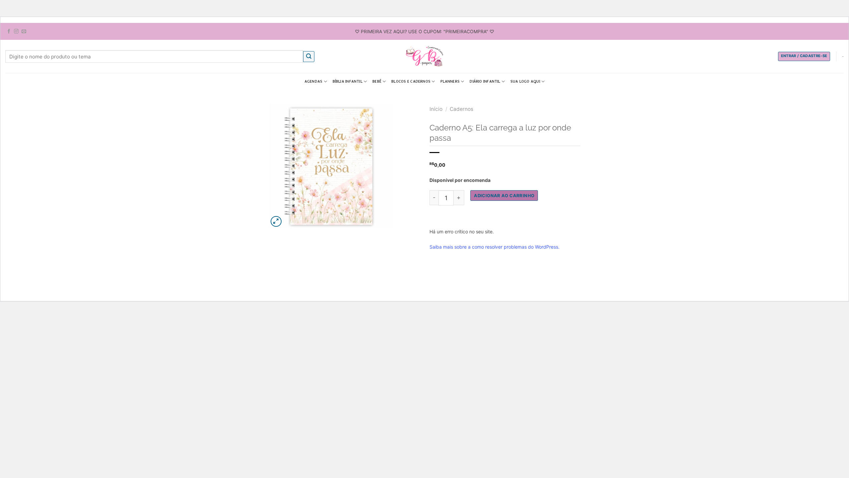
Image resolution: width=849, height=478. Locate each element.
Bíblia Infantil (347, 81)
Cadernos (461, 109)
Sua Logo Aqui (525, 81)
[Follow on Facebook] (9, 31)
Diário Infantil (485, 81)
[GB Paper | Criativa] (424, 56)
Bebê (376, 81)
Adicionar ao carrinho (504, 195)
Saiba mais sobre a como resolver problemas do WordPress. (494, 247)
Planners (450, 81)
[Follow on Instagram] (16, 31)
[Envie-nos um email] (24, 31)
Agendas (313, 81)
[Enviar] (308, 56)
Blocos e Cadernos (410, 81)
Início (435, 109)
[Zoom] (276, 221)
